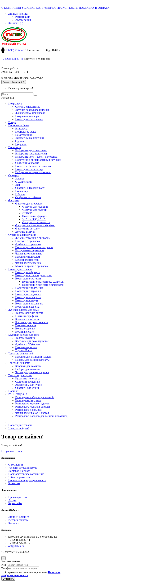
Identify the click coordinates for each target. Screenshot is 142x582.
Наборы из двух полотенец (31, 150)
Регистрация (22, 16)
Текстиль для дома (19, 362)
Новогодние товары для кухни (33, 275)
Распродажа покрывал (28, 409)
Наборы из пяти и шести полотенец (36, 156)
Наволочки (21, 128)
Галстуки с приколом (27, 241)
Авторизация (23, 19)
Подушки (20, 144)
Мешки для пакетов (27, 259)
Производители (17, 497)
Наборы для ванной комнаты (32, 359)
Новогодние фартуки (34, 216)
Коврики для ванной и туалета (33, 356)
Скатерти (13, 175)
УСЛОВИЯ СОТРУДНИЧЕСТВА (42, 7)
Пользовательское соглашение (26, 473)
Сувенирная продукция (22, 234)
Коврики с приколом (27, 256)
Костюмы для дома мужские (32, 341)
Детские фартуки (25, 231)
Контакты (14, 483)
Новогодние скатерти (28, 278)
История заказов (18, 519)
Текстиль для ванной (20, 353)
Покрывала (15, 103)
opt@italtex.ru (16, 546)
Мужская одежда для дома (23, 334)
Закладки (13, 523)
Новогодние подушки (28, 294)
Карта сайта (15, 503)
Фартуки (13, 200)
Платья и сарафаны (26, 316)
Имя (3, 564)
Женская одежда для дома (23, 309)
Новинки (13, 391)
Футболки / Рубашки (27, 344)
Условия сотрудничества (22, 467)
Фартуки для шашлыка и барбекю (35, 225)
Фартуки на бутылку (27, 228)
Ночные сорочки (25, 328)
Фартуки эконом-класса (36, 222)
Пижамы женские (25, 325)
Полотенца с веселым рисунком (34, 247)
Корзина (13, 82)
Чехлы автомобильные (28, 253)
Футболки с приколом (28, 244)
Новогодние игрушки (28, 291)
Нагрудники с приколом (29, 250)
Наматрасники (24, 134)
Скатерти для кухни (27, 387)
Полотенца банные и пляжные (33, 166)
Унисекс (27, 212)
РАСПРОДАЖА (17, 394)
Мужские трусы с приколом (31, 266)
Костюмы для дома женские (31, 322)
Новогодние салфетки (28, 297)
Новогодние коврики (27, 306)
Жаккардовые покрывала (30, 112)
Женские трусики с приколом (32, 237)
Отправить (8, 578)
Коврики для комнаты (28, 366)
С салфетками (23, 181)
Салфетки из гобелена (28, 197)
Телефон (6, 568)
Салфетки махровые (27, 162)
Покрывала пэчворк (27, 116)
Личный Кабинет (18, 516)
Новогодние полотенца (29, 169)
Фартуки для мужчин (34, 209)
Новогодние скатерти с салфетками (43, 284)
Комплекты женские (27, 319)
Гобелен (20, 194)
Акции (12, 500)
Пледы (12, 122)
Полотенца (14, 147)
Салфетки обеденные (27, 381)
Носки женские (24, 331)
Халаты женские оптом (29, 312)
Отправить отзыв (11, 451)
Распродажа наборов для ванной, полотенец (41, 415)
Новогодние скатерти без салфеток (43, 281)
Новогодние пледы (26, 300)
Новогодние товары (20, 269)
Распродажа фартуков (28, 400)
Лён (17, 184)
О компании (15, 464)
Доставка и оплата (19, 470)
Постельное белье (18, 125)
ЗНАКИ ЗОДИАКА (34, 219)
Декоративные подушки (29, 137)
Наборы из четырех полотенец (33, 172)
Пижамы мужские (26, 347)
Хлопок (19, 178)
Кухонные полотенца (27, 378)
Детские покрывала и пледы (32, 109)
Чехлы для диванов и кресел (32, 372)
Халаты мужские (25, 337)
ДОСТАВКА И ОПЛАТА (94, 7)
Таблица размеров (19, 477)
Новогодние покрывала (29, 119)
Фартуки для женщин (35, 206)
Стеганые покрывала (27, 106)
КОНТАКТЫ (70, 7)
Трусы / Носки (23, 350)
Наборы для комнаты (27, 369)
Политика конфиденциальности (27, 480)
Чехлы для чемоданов (28, 262)
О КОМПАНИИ (11, 7)
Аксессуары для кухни (28, 384)
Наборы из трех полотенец (31, 153)
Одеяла (19, 141)
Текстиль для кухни (20, 375)
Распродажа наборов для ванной (34, 397)
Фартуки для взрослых (28, 203)
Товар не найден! (18, 428)
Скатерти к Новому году (30, 187)
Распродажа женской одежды (32, 406)
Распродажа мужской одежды (32, 403)
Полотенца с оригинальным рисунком (38, 159)
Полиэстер (21, 191)
